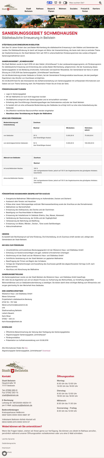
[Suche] (100, 2)
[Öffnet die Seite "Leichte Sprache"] (56, 2)
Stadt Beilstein (28, 10)
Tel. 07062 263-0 (9, 390)
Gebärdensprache (9, 443)
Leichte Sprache (8, 439)
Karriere (96, 9)
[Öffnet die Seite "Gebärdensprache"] (50, 2)
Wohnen (62, 9)
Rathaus (39, 9)
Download (46, 351)
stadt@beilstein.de (10, 395)
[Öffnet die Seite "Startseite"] (9, 7)
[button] (4, 453)
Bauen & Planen (51, 10)
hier (26, 348)
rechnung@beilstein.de (22, 405)
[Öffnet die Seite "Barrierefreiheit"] (60, 2)
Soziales (73, 9)
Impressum (6, 448)
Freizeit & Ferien (85, 10)
